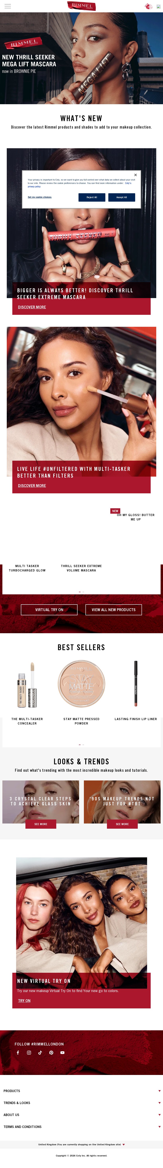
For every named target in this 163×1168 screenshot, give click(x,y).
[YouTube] (62, 1052)
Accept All (121, 197)
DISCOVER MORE (32, 307)
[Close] (135, 175)
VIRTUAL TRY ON (49, 610)
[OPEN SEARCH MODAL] (159, 6)
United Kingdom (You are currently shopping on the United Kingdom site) (79, 1144)
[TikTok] (40, 1052)
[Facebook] (18, 1052)
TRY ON (24, 1000)
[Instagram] (29, 1052)
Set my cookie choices (40, 197)
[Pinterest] (51, 1052)
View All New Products (114, 610)
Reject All (92, 197)
